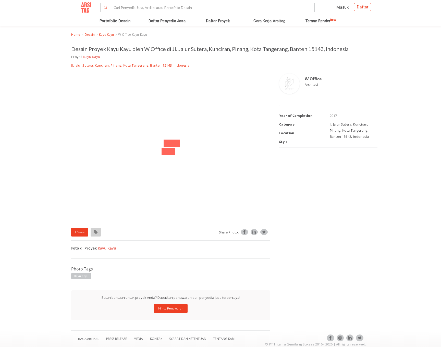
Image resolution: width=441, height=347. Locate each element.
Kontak (156, 339)
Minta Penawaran (171, 308)
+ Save (80, 232)
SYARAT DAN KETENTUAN (188, 339)
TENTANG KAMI (224, 339)
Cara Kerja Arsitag (269, 21)
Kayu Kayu (106, 34)
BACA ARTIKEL (88, 339)
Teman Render (320, 21)
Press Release (116, 339)
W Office (313, 79)
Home (75, 34)
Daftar (362, 7)
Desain (90, 34)
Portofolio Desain (115, 21)
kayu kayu (81, 276)
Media (139, 339)
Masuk (342, 7)
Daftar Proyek (218, 21)
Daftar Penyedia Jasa (167, 21)
